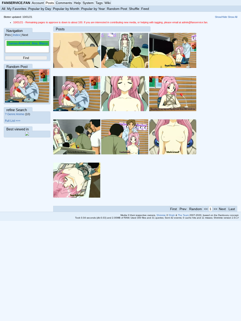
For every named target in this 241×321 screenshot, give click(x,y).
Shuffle (134, 9)
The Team (183, 215)
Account (38, 3)
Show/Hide (221, 17)
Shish (172, 215)
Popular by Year (93, 9)
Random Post (117, 9)
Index (16, 35)
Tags (99, 3)
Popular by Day (39, 9)
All (3, 9)
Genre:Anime (15, 114)
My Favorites (16, 9)
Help (77, 3)
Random (195, 209)
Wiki (107, 3)
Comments (64, 3)
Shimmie (161, 215)
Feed (145, 9)
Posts (50, 3)
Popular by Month (66, 9)
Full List (10, 120)
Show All (232, 17)
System (88, 3)
